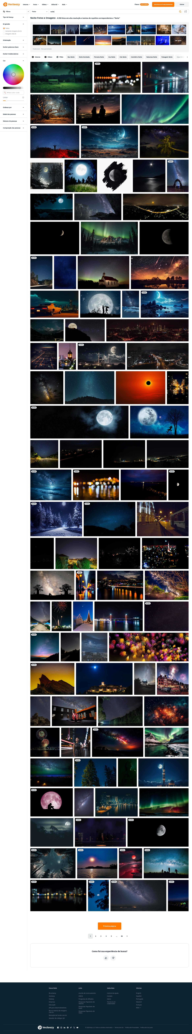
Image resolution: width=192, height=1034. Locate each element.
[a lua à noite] (164, 238)
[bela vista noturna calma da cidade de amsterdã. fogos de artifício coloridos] (173, 679)
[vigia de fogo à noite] (144, 679)
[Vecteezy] (11, 4)
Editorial (54, 4)
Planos (137, 4)
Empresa (52, 1002)
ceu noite (111, 57)
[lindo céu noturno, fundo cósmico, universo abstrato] (166, 616)
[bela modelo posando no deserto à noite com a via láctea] (74, 711)
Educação (52, 1005)
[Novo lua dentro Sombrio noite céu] (54, 238)
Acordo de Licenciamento (87, 993)
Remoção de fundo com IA (58, 1015)
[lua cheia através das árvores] (98, 895)
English (138, 993)
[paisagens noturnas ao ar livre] (149, 176)
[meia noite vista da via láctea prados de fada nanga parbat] (47, 330)
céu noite (123, 57)
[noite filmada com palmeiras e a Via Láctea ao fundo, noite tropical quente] (164, 141)
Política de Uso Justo (146, 1027)
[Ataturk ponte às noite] (120, 585)
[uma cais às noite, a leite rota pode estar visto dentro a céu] (40, 616)
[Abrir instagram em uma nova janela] (61, 1027)
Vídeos (44, 4)
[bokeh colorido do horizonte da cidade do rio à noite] (58, 895)
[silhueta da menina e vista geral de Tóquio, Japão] (165, 553)
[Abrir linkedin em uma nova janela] (64, 1027)
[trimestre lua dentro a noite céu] (158, 832)
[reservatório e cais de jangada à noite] (89, 387)
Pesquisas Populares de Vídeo (87, 1012)
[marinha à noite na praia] (144, 485)
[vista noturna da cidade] (94, 647)
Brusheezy (52, 993)
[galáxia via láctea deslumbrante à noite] (40, 711)
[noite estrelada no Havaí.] (138, 895)
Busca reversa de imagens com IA (58, 1011)
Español (139, 996)
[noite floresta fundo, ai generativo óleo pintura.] (46, 176)
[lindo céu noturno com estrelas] (65, 272)
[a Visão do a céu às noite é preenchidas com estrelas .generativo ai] (46, 387)
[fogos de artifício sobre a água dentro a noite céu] (166, 711)
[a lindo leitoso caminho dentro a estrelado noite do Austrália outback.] (84, 802)
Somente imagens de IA (13, 31)
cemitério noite (136, 57)
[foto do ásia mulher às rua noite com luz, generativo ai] (75, 742)
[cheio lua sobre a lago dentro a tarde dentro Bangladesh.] (97, 863)
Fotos (35, 4)
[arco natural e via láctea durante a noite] (178, 176)
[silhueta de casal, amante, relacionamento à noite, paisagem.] (100, 304)
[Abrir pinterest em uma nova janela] (68, 1027)
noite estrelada (84, 57)
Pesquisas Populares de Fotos (87, 1007)
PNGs (61, 57)
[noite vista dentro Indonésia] (41, 272)
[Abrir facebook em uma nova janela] (58, 1027)
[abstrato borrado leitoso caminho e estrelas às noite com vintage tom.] (44, 647)
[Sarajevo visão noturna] (168, 454)
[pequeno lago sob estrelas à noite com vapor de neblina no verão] (44, 454)
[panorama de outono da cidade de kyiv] (119, 553)
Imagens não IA (10, 34)
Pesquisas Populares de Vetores (87, 1003)
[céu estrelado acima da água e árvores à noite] (120, 711)
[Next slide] (185, 57)
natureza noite (151, 57)
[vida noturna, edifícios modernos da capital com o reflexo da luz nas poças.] (178, 387)
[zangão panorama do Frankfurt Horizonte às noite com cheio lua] (147, 330)
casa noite (180, 57)
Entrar (182, 4)
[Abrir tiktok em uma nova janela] (71, 1027)
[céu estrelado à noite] (76, 553)
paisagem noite (166, 57)
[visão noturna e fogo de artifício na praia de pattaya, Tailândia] (45, 742)
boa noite (71, 57)
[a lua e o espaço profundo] (115, 176)
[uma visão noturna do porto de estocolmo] (83, 616)
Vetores (25, 4)
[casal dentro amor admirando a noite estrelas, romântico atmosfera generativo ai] (98, 109)
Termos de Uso (119, 1027)
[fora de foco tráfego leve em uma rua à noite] (163, 519)
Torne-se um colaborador (111, 1003)
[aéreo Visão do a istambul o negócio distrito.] (158, 356)
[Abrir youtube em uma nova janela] (77, 1027)
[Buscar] (180, 11)
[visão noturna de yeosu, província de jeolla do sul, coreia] (118, 616)
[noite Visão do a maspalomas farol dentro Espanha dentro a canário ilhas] (124, 454)
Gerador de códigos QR (57, 1018)
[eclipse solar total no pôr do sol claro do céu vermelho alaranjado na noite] (140, 387)
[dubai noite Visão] (116, 802)
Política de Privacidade (132, 1027)
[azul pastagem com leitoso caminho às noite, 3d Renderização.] (130, 304)
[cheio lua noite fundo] (51, 832)
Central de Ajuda (112, 993)
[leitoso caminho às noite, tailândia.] (109, 519)
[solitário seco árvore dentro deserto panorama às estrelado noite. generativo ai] (52, 109)
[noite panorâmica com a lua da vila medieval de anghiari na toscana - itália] (104, 679)
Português (139, 999)
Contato (109, 996)
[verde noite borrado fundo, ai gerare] (61, 77)
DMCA (81, 996)
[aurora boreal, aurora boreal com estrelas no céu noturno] (155, 109)
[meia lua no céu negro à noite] (178, 485)
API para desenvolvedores (57, 1008)
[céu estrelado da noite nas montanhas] (70, 647)
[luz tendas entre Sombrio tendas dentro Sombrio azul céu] (178, 895)
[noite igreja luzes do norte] (103, 272)
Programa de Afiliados (86, 999)
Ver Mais (178, 40)
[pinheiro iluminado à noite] (95, 772)
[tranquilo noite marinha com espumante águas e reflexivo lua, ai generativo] (50, 485)
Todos (7, 28)
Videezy (51, 999)
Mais (63, 4)
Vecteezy (52, 996)
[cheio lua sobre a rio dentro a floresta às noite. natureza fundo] (51, 207)
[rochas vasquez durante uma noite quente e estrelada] (52, 679)
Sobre (109, 999)
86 (122, 936)
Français (139, 1005)
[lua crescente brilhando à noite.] (42, 553)
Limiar (5, 97)
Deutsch (139, 1002)
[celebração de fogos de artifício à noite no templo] (61, 616)
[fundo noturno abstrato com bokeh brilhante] (117, 77)
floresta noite (99, 57)
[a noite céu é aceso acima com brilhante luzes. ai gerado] (51, 772)
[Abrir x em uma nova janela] (74, 1027)
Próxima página (109, 926)
